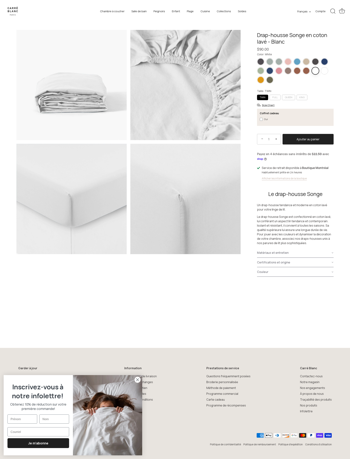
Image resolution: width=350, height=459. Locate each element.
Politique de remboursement (259, 444)
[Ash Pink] (288, 61)
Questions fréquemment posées (228, 376)
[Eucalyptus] (260, 70)
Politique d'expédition (290, 444)
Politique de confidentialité (225, 444)
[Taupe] (288, 70)
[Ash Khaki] (269, 61)
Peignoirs (159, 11)
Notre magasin (310, 382)
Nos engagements (312, 388)
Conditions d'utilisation (318, 444)
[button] (295, 253)
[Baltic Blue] (297, 61)
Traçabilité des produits (316, 400)
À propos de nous (312, 394)
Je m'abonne (38, 443)
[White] (315, 70)
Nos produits (308, 405)
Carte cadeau (215, 400)
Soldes (242, 11)
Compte (320, 11)
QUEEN (288, 97)
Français (302, 11)
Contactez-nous (311, 376)
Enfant (176, 11)
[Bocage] (269, 80)
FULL (275, 97)
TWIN (262, 97)
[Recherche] (333, 11)
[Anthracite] (260, 61)
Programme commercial (222, 394)
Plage (190, 11)
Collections (224, 11)
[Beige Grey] (306, 61)
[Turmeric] (260, 80)
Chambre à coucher (112, 11)
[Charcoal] (315, 61)
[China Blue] (324, 61)
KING (302, 97)
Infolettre (306, 411)
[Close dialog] (137, 380)
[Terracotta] (297, 70)
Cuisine (205, 11)
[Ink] (269, 70)
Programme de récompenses (226, 405)
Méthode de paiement (221, 388)
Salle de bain (139, 11)
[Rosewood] (279, 70)
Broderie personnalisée (222, 382)
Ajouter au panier (308, 139)
